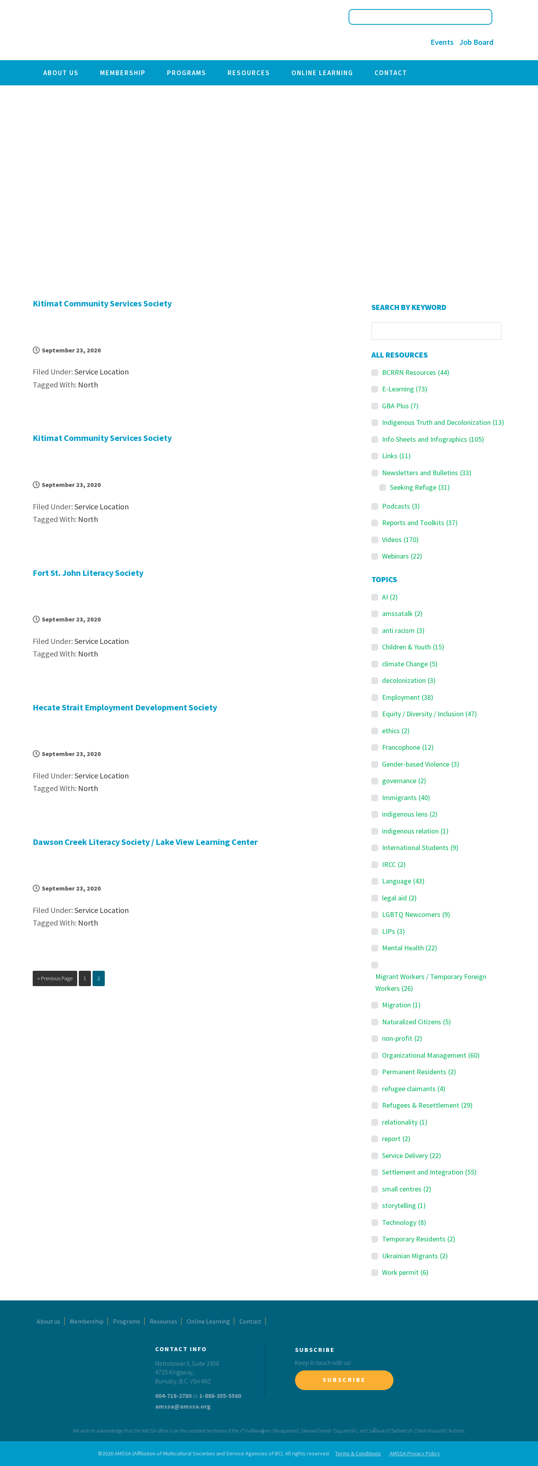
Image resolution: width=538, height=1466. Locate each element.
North (88, 384)
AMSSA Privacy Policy (415, 1453)
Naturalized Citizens (416, 1021)
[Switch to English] (335, 43)
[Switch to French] (350, 43)
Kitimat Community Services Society (102, 303)
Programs (186, 72)
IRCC (394, 864)
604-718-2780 (173, 1396)
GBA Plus (400, 405)
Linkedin (399, 42)
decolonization (409, 680)
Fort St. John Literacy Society (88, 572)
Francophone (408, 747)
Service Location (101, 371)
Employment (407, 697)
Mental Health (409, 947)
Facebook (367, 42)
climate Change (410, 663)
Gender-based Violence (420, 764)
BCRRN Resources (415, 372)
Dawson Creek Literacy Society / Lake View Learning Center (145, 841)
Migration (401, 1004)
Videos (400, 539)
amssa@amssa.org (183, 1406)
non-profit (402, 1038)
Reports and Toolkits (420, 522)
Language (403, 880)
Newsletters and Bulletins (426, 472)
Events (442, 42)
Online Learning (322, 72)
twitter (383, 42)
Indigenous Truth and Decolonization (443, 422)
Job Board (476, 42)
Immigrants (406, 797)
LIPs (393, 931)
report (396, 1138)
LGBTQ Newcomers (416, 914)
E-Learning (404, 388)
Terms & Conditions (358, 1453)
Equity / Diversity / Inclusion (429, 713)
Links (396, 455)
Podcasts (401, 506)
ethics (396, 730)
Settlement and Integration (429, 1171)
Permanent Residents (419, 1071)
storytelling (404, 1205)
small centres (406, 1188)
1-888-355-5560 (220, 1396)
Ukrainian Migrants (415, 1255)
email (415, 42)
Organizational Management (431, 1055)
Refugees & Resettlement (427, 1105)
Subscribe (344, 1379)
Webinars (402, 556)
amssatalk (402, 613)
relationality (404, 1122)
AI (390, 596)
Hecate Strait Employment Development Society (125, 707)
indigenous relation (415, 830)
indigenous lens (410, 814)
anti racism (403, 630)
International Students (420, 847)
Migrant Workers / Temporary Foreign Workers (430, 982)
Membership (123, 72)
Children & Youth (413, 646)
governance (404, 780)
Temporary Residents (418, 1238)
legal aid (399, 897)
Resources (249, 72)
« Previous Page (54, 980)
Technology (404, 1222)
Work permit (405, 1272)
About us (61, 72)
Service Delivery (411, 1155)
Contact (391, 72)
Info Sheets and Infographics (433, 439)
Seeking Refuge (420, 487)
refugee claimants (413, 1088)
